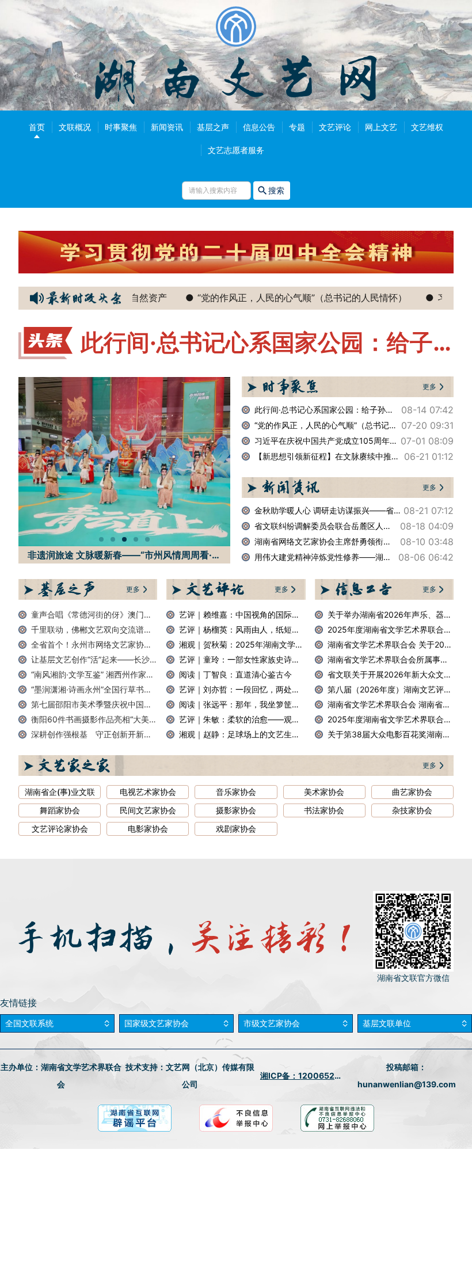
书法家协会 (324, 810)
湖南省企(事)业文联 (60, 792)
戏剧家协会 (236, 829)
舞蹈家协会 (60, 810)
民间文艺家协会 (148, 810)
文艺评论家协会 (60, 829)
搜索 (276, 190)
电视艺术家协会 (148, 792)
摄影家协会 (236, 810)
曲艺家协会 (412, 792)
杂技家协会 (412, 810)
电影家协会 (148, 829)
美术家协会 (324, 792)
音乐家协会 (236, 792)
